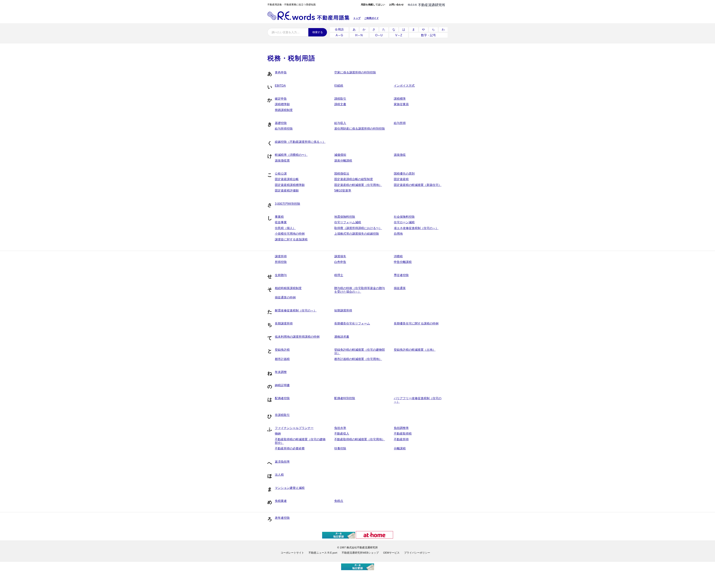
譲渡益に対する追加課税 (291, 239)
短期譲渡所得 (343, 310)
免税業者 (281, 500)
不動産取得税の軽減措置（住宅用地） (359, 439)
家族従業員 (401, 104)
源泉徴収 (400, 154)
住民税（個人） (285, 228)
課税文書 (340, 104)
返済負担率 (282, 461)
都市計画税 (282, 359)
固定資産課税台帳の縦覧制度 (353, 179)
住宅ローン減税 (404, 222)
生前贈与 (281, 275)
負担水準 (340, 428)
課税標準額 (282, 104)
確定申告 (281, 98)
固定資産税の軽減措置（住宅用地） (358, 185)
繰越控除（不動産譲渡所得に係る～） (300, 141)
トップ (356, 18)
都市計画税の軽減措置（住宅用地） (358, 359)
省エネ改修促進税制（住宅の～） (416, 228)
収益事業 (281, 222)
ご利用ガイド (371, 18)
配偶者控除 (282, 398)
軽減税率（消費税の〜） (291, 154)
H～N (359, 35)
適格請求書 (341, 336)
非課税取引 (282, 415)
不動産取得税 (403, 433)
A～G (339, 35)
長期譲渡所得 (284, 323)
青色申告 (281, 72)
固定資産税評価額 (287, 190)
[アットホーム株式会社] (374, 536)
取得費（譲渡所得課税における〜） (358, 228)
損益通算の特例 (285, 297)
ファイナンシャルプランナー (294, 428)
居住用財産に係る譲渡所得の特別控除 (359, 128)
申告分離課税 (403, 261)
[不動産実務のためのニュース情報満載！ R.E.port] (338, 536)
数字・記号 (428, 35)
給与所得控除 (284, 128)
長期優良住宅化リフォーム (352, 323)
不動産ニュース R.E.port (323, 552)
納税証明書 (282, 385)
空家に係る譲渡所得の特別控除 (355, 72)
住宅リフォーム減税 (347, 222)
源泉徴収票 (282, 160)
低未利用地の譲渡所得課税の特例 (297, 336)
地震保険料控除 (344, 216)
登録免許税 (282, 349)
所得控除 (281, 261)
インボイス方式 (404, 85)
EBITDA (280, 85)
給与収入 (340, 123)
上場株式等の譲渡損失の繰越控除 (356, 233)
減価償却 (340, 154)
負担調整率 (401, 428)
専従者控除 (401, 275)
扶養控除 (340, 448)
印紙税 (338, 85)
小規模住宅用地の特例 (290, 233)
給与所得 (400, 123)
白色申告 (340, 261)
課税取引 (340, 98)
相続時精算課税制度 (288, 288)
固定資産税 (401, 179)
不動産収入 (341, 433)
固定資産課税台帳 (287, 179)
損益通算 (400, 288)
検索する (317, 32)
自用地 (398, 233)
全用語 (339, 29)
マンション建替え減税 (290, 487)
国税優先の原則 (404, 173)
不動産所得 (401, 439)
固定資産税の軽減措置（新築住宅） (417, 185)
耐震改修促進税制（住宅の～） (296, 310)
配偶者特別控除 (344, 398)
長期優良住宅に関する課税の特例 (416, 323)
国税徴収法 (341, 173)
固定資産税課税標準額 (290, 185)
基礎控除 (281, 123)
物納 (278, 433)
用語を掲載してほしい (373, 4)
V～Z (398, 35)
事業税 (279, 216)
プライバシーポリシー (417, 552)
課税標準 (400, 98)
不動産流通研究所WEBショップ (360, 552)
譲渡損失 (340, 256)
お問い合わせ (396, 4)
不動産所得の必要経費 (290, 448)
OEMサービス (391, 552)
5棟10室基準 (342, 190)
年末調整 (281, 372)
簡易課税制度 (284, 110)
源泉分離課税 (343, 160)
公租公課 (281, 173)
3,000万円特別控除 (287, 203)
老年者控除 (282, 517)
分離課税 (400, 448)
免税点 (338, 500)
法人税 (279, 474)
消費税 (398, 256)
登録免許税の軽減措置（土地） (415, 349)
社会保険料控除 (404, 216)
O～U (379, 35)
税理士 (338, 275)
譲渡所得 (281, 256)
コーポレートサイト (292, 552)
